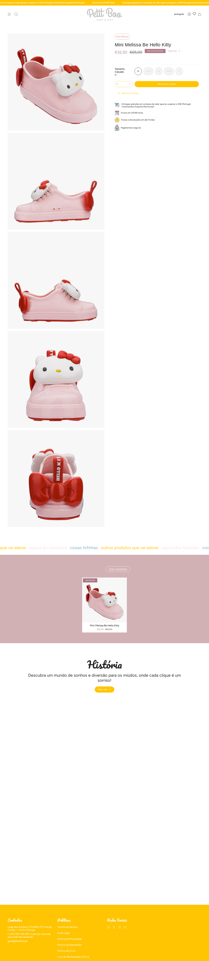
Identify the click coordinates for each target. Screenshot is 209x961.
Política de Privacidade (69, 938)
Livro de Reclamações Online (73, 956)
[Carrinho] (199, 14)
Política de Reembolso (69, 944)
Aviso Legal (63, 932)
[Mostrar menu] (9, 14)
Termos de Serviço (67, 927)
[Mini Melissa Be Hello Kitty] (104, 600)
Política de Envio (66, 950)
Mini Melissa (122, 36)
